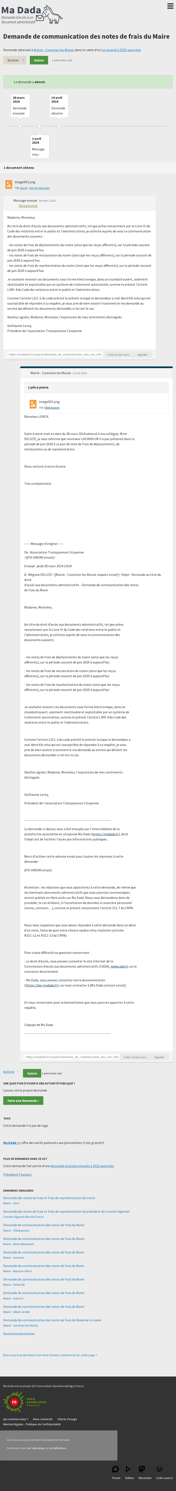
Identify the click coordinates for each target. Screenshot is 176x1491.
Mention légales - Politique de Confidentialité (32, 1424)
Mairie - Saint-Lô (13, 1298)
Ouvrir (24, 188)
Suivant (26, 1174)
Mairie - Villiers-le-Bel (16, 1312)
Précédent (10, 1174)
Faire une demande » (23, 1100)
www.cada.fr (119, 966)
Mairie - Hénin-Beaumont (18, 1244)
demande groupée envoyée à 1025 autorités (82, 1166)
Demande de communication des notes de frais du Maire (43, 1225)
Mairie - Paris (11, 1203)
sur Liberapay (35, 1448)
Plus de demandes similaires (19, 1333)
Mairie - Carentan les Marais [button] (51, 373)
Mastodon (145, 1478)
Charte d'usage (67, 1419)
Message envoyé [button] (26, 200)
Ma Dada (32, 14)
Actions (13, 60)
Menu (170, 5)
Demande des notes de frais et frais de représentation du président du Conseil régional (66, 1211)
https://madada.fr (105, 834)
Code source (164, 1478)
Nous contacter (43, 1419)
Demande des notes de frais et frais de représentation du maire (49, 1198)
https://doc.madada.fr (42, 985)
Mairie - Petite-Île (14, 1285)
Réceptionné (28, 206)
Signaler (142, 355)
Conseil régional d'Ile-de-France (23, 1217)
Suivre (39, 60)
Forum (116, 1478)
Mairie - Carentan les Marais (54, 50)
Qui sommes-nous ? (15, 1419)
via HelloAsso (57, 1448)
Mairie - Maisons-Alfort (17, 1271)
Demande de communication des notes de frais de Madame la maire (52, 1320)
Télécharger (52, 408)
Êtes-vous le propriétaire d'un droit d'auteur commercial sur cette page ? (50, 1355)
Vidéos (129, 1478)
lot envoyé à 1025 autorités (121, 50)
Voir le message (39, 188)
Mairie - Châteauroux (16, 1230)
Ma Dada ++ (12, 1142)
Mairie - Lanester (13, 1257)
